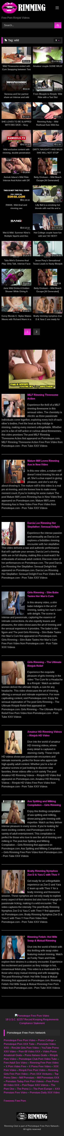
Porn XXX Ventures (41, 1074)
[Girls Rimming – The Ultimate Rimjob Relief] (13, 683)
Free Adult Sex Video (15, 1062)
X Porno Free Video (40, 1066)
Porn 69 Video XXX (29, 1051)
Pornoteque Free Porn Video (19, 1040)
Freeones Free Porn (15, 1100)
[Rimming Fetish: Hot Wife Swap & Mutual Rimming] (13, 958)
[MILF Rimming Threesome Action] (13, 416)
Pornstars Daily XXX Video (45, 1092)
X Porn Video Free (16, 1066)
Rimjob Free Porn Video (32, 1070)
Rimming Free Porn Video (44, 1062)
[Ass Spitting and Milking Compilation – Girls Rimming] (13, 822)
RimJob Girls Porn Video (25, 1047)
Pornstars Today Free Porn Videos (25, 1081)
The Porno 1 (24, 1088)
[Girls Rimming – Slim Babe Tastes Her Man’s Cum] (13, 614)
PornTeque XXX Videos (35, 1085)
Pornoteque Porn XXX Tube (19, 1044)
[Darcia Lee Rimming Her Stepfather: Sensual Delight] (13, 544)
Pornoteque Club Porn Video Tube (38, 1059)
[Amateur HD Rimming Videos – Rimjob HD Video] (13, 753)
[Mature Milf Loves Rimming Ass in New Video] (13, 482)
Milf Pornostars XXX (48, 1077)
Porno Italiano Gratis (36, 1055)
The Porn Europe (42, 1088)
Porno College (46, 1040)
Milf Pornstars (26, 1077)
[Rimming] (26, 8)
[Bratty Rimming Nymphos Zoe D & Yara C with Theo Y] (13, 892)
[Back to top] (54, 1127)
